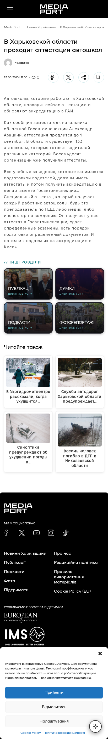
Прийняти (54, 693)
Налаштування (54, 721)
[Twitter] (68, 77)
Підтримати (16, 590)
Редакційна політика (76, 562)
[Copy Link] (99, 77)
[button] (100, 653)
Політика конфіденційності (64, 732)
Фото (9, 581)
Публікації (14, 562)
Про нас (62, 553)
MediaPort (12, 27)
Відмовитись (54, 707)
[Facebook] (53, 77)
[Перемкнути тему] (95, 726)
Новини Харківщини (40, 27)
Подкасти (14, 572)
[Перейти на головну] (54, 9)
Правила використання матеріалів (69, 577)
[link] (7, 532)
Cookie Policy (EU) (72, 591)
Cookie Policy (30, 732)
